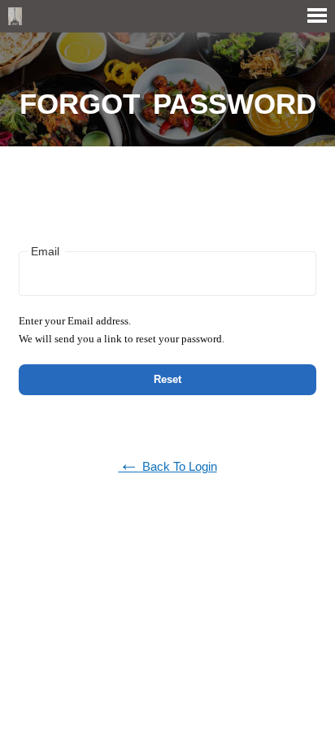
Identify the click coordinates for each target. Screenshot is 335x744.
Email (45, 251)
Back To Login (168, 466)
